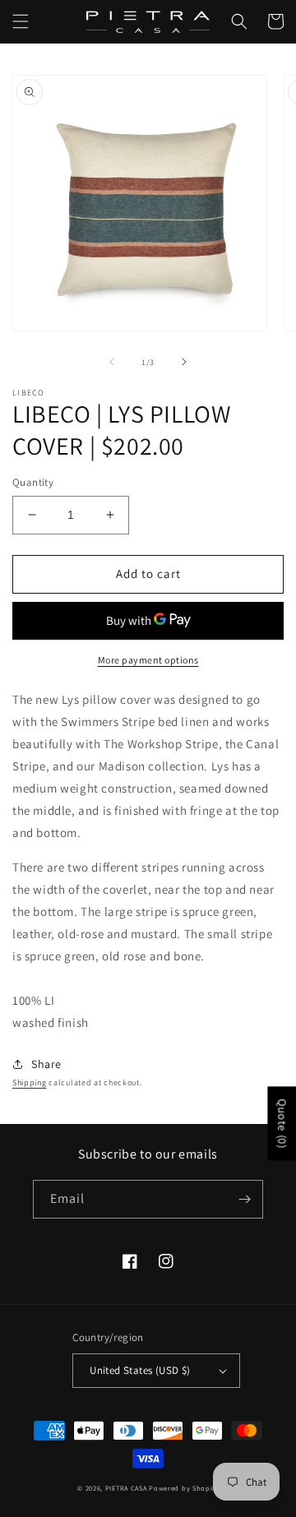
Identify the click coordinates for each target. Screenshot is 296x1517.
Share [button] (46, 1064)
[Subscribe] (244, 1199)
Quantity (32, 482)
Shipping (29, 1082)
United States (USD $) (140, 1370)
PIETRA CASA (126, 1487)
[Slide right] (184, 362)
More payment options (148, 660)
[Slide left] (112, 362)
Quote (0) (282, 1123)
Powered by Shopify (184, 1487)
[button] (20, 21)
